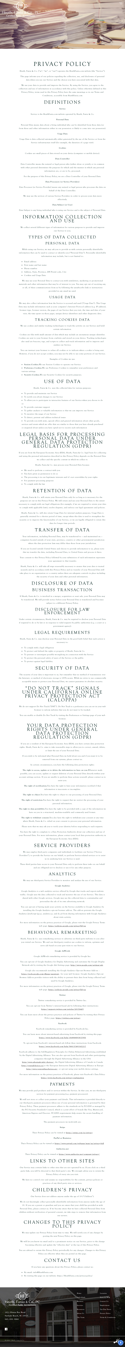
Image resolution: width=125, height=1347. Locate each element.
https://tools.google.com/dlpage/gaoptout (40, 974)
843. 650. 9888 (12, 1319)
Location (103, 1293)
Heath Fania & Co (20, 9)
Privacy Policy (105, 1313)
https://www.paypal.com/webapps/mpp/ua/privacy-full (79, 1143)
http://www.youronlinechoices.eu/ (42, 1069)
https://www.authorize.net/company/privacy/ (79, 1154)
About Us (80, 1313)
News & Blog (105, 1297)
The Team (80, 1317)
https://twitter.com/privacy (68, 1018)
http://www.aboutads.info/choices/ (38, 1062)
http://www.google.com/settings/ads (87, 965)
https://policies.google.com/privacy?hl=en (67, 926)
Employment (105, 1305)
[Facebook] (7, 1329)
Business (80, 1301)
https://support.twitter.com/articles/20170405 (62, 1009)
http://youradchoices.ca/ (32, 1066)
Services (80, 1305)
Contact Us (104, 1301)
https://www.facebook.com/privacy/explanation (62, 1078)
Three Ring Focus (117, 1341)
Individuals (81, 1297)
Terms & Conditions (108, 1317)
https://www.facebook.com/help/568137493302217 (62, 1046)
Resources (80, 1309)
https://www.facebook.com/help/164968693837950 (62, 1038)
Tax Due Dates (105, 1309)
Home (79, 1293)
